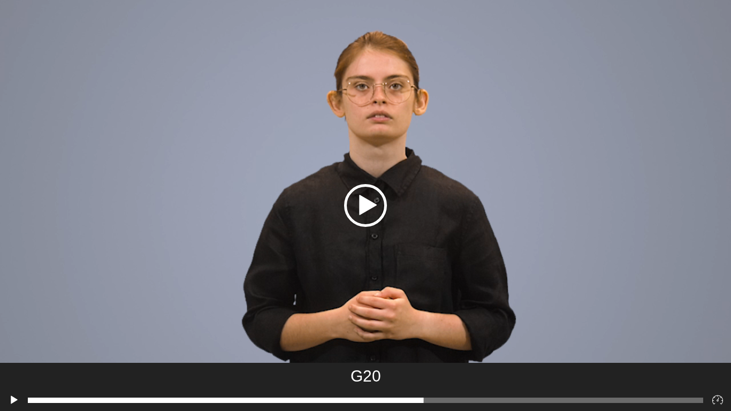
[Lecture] (14, 400)
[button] (365, 205)
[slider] (365, 400)
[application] (365, 205)
